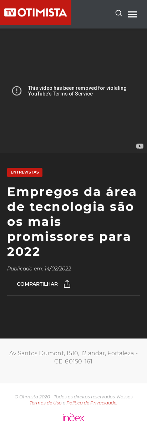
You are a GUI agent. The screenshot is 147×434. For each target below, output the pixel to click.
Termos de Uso (46, 402)
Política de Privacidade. (91, 402)
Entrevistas (25, 172)
